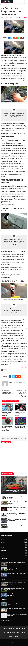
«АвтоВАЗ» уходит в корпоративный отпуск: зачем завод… (17, 603)
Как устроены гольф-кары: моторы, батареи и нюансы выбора (16, 568)
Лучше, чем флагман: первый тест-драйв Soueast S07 (17, 525)
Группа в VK (16, 636)
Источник (24, 367)
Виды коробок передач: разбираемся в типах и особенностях (16, 609)
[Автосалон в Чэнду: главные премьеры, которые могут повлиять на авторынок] (4, 575)
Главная (5, 628)
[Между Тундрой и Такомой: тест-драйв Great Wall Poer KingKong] (4, 503)
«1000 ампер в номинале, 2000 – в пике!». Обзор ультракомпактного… (16, 519)
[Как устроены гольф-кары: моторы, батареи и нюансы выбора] (4, 569)
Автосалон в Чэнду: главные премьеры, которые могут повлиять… (16, 574)
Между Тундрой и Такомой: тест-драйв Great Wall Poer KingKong (17, 502)
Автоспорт (3, 542)
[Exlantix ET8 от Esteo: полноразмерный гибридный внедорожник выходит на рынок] (4, 615)
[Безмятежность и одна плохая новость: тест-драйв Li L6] (4, 564)
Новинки (2, 552)
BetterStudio (17, 643)
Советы (25, 17)
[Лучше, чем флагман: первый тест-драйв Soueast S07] (4, 526)
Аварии (2, 555)
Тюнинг (2, 544)
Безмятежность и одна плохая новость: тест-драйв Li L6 (16, 563)
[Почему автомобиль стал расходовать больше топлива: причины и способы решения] (7, 421)
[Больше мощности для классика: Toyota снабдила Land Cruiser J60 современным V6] (4, 497)
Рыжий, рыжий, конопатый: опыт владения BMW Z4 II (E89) (14, 491)
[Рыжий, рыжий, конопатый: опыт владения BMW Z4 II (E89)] (14, 485)
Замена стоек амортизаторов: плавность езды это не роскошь (21, 394)
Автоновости (16, 628)
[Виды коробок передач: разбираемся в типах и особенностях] (4, 610)
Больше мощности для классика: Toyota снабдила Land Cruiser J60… (17, 496)
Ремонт (2, 539)
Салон (5, 370)
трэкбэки (15, 438)
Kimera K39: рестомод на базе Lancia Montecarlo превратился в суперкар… (16, 508)
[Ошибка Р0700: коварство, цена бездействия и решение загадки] (20, 407)
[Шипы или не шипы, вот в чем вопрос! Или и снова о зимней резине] (7, 407)
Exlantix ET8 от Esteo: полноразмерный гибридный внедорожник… (17, 614)
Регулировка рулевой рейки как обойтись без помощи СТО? (7, 394)
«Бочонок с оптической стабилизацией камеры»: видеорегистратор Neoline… (16, 514)
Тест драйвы (14, 488)
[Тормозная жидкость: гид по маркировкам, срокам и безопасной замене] (20, 421)
